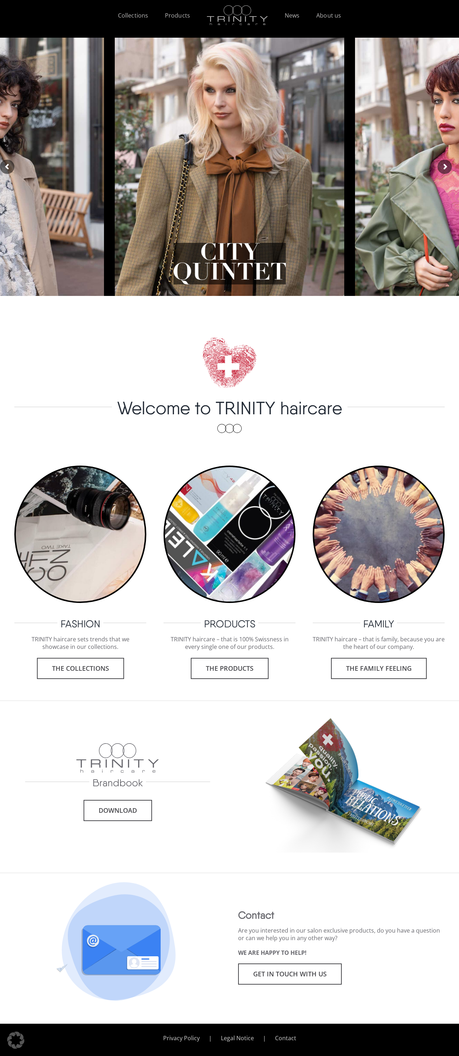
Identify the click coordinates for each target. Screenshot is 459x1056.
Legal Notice (237, 1038)
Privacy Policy (181, 1038)
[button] (16, 1040)
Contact (285, 1038)
